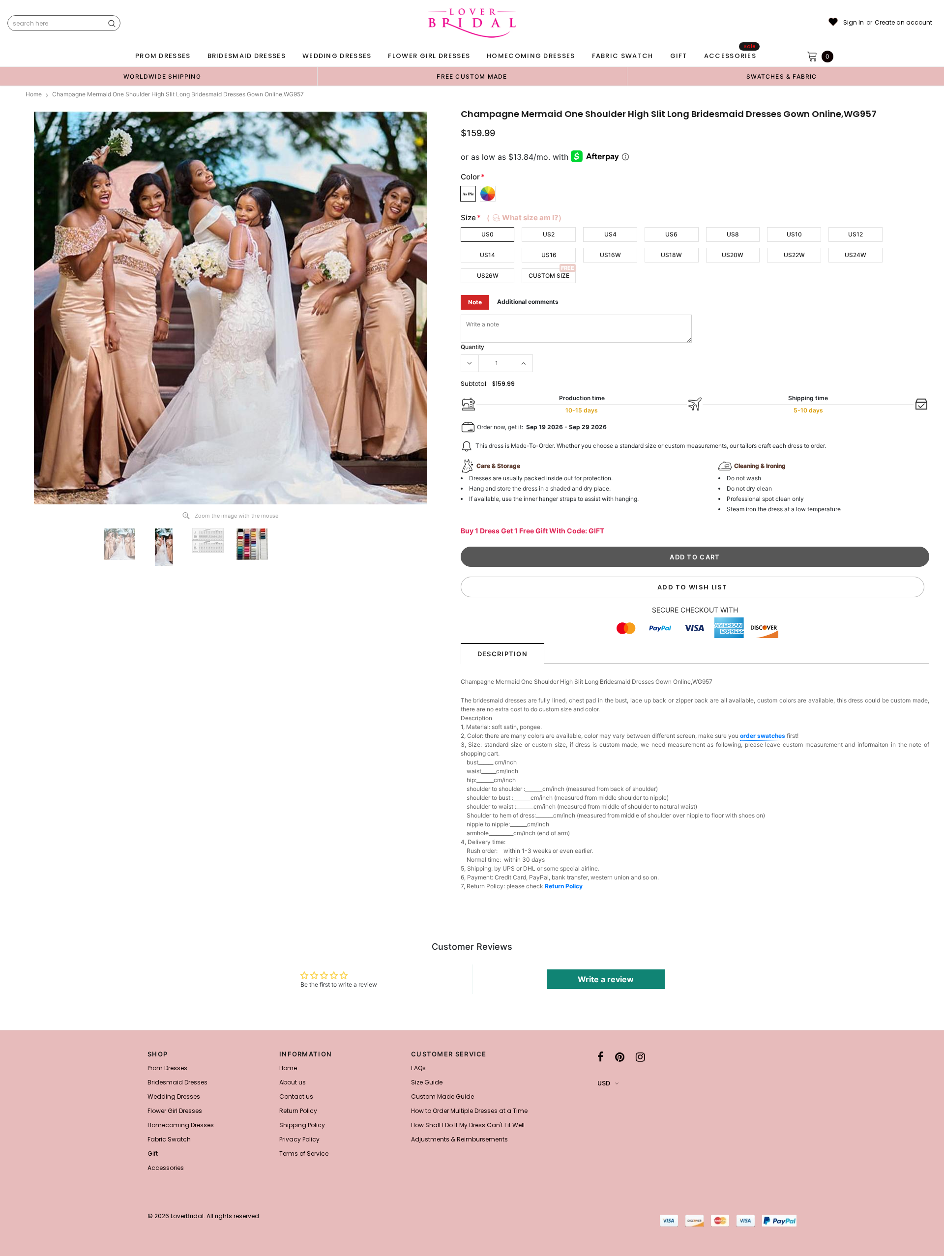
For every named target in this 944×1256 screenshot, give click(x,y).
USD (603, 1083)
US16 (549, 255)
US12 (855, 234)
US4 (610, 234)
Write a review (606, 979)
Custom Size (549, 275)
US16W (610, 255)
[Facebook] (600, 1057)
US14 (487, 255)
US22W (794, 255)
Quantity (472, 347)
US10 (794, 234)
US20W (732, 255)
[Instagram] (640, 1057)
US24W (855, 255)
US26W (488, 275)
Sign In (853, 23)
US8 (733, 234)
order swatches (762, 735)
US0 (487, 234)
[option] (162, 76)
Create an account (903, 23)
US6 (671, 234)
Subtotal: (474, 384)
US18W (671, 255)
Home (34, 94)
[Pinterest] (619, 1057)
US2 (549, 234)
